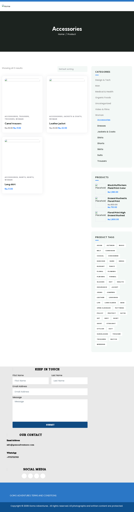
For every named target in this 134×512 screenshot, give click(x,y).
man (122, 303)
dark (112, 261)
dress (121, 261)
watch (113, 339)
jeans (99, 292)
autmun (111, 245)
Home (61, 34)
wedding (101, 344)
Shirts (22, 177)
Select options (23, 109)
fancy (112, 266)
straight (111, 323)
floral (100, 271)
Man (97, 85)
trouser (117, 334)
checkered (113, 256)
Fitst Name (18, 375)
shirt (116, 318)
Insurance (102, 287)
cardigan (110, 251)
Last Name (56, 375)
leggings (113, 297)
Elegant (101, 266)
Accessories (11, 116)
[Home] (6, 6)
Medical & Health (104, 91)
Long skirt (10, 184)
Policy (100, 313)
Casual (100, 256)
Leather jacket (57, 123)
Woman (20, 119)
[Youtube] (42, 476)
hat (111, 282)
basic (121, 245)
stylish (100, 329)
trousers (101, 339)
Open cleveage (104, 308)
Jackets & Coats (73, 116)
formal (112, 277)
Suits (100, 155)
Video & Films (102, 109)
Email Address (20, 386)
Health (120, 282)
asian (99, 245)
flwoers (101, 277)
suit (111, 329)
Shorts (100, 143)
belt (99, 251)
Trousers (24, 116)
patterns (119, 308)
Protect (112, 313)
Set (98, 318)
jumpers (111, 292)
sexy (106, 318)
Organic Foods (103, 97)
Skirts (30, 177)
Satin (123, 313)
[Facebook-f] (24, 476)
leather (100, 297)
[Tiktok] (36, 476)
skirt (99, 323)
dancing (101, 261)
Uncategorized (103, 103)
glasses (100, 282)
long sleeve (110, 303)
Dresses (101, 125)
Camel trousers (13, 123)
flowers (112, 271)
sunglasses (102, 334)
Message (17, 397)
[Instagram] (30, 476)
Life (98, 303)
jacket (114, 287)
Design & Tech (102, 80)
